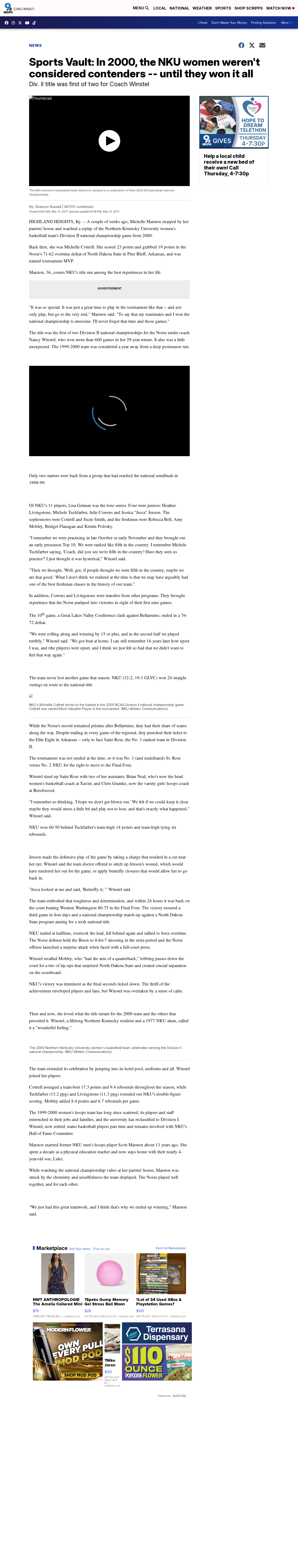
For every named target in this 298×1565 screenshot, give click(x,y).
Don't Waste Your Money (229, 22)
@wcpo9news (35, 23)
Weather (202, 8)
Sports (223, 8)
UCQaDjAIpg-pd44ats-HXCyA (28, 23)
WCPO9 (8, 23)
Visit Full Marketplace (171, 1248)
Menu (139, 8)
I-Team (202, 22)
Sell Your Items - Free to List (89, 1248)
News (35, 45)
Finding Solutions (263, 22)
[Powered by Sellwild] (179, 1395)
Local (159, 8)
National (179, 8)
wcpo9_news (14, 23)
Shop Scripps (248, 8)
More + (286, 22)
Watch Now (279, 8)
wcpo (21, 23)
